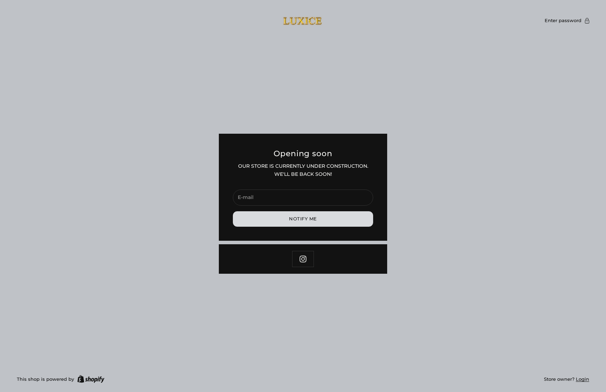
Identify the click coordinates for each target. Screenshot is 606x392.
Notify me (303, 218)
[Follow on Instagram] (303, 259)
